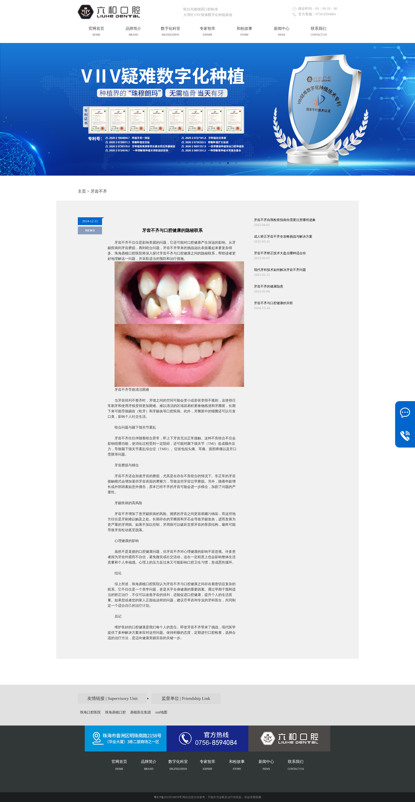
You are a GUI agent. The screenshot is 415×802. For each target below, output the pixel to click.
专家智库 (207, 31)
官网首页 (96, 31)
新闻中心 (281, 31)
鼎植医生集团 (140, 712)
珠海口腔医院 (90, 712)
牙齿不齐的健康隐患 (268, 286)
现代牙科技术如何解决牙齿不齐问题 (280, 270)
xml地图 (161, 712)
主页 (82, 191)
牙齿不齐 (99, 191)
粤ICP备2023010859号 (168, 797)
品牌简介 (133, 31)
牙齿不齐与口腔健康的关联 (273, 303)
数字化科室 (170, 31)
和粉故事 (244, 31)
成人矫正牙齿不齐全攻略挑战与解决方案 (283, 236)
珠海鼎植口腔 (115, 712)
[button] (179, 163)
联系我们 (319, 31)
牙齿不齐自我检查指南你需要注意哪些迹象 (285, 220)
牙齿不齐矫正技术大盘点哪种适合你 (280, 253)
